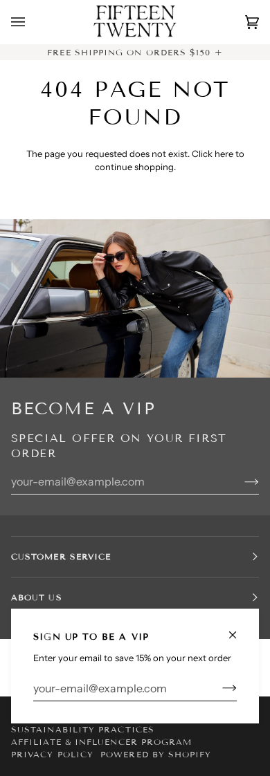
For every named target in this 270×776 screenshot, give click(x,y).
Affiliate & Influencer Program (101, 742)
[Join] (218, 688)
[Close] (238, 629)
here (224, 153)
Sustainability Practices (82, 729)
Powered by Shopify (155, 754)
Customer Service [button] (61, 556)
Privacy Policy (52, 754)
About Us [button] (36, 597)
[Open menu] (32, 22)
